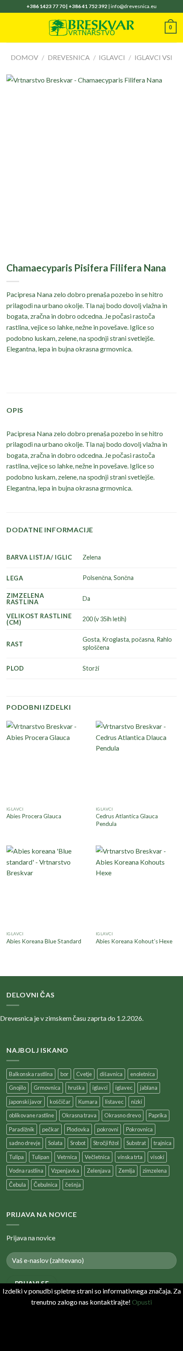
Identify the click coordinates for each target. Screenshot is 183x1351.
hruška (76, 1087)
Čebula (17, 1184)
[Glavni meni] (11, 27)
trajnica (163, 1143)
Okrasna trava (79, 1115)
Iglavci (112, 57)
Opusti (142, 1302)
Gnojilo (17, 1087)
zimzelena (155, 1170)
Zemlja (126, 1170)
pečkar (50, 1129)
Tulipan (40, 1157)
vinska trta (130, 1157)
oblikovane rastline (31, 1115)
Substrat (136, 1143)
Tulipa (16, 1157)
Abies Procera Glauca (33, 816)
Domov (24, 57)
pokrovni (107, 1129)
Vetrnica (67, 1157)
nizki (136, 1101)
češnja (73, 1184)
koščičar (60, 1101)
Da (86, 598)
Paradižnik (21, 1129)
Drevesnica (69, 57)
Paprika (158, 1115)
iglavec (123, 1087)
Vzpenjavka (65, 1170)
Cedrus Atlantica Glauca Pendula (127, 820)
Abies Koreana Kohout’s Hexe (134, 941)
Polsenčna (97, 577)
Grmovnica (47, 1087)
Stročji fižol (106, 1143)
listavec (114, 1101)
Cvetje (84, 1074)
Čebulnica (45, 1184)
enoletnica (142, 1074)
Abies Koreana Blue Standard (43, 941)
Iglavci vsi (153, 57)
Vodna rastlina (26, 1170)
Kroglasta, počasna (128, 639)
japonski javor (25, 1101)
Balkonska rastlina (31, 1074)
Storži (91, 668)
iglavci (100, 1087)
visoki (157, 1157)
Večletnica (97, 1157)
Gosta (91, 639)
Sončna (124, 577)
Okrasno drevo (122, 1115)
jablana (148, 1087)
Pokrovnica (139, 1129)
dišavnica (111, 1074)
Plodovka (78, 1129)
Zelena (92, 557)
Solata (55, 1143)
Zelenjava (99, 1170)
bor (64, 1074)
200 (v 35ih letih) (104, 619)
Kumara (87, 1101)
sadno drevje (24, 1143)
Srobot (78, 1143)
